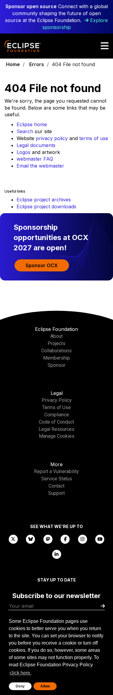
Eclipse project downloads (46, 206)
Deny (20, 686)
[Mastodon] (48, 539)
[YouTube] (100, 539)
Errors (36, 64)
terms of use (93, 138)
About (56, 336)
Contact (56, 486)
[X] (13, 539)
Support (56, 493)
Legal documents (36, 145)
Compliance (56, 415)
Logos (23, 152)
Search (25, 131)
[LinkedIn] (56, 554)
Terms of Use (56, 407)
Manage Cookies (56, 436)
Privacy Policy (57, 400)
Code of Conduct (56, 422)
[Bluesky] (30, 539)
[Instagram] (82, 539)
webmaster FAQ (35, 159)
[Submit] (103, 606)
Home (13, 64)
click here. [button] (20, 672)
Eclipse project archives (44, 200)
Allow (45, 686)
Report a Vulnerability (56, 471)
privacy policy (52, 138)
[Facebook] (65, 539)
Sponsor (56, 365)
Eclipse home (32, 124)
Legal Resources (56, 429)
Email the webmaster (40, 166)
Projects (56, 343)
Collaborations (56, 351)
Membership (56, 358)
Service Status (56, 479)
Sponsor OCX (42, 265)
